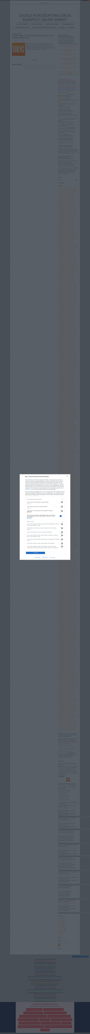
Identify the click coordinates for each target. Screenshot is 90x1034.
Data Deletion (37, 557)
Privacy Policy (52, 557)
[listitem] (45, 499)
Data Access (45, 557)
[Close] (68, 476)
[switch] (61, 502)
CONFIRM (35, 552)
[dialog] (45, 517)
